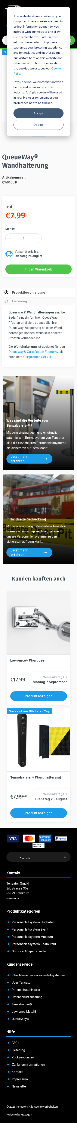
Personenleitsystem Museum (32, 937)
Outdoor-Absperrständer (29, 951)
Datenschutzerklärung (27, 997)
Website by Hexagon (19, 1114)
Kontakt (17, 1072)
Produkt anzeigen (38, 696)
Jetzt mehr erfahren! (19, 459)
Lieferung (18, 1050)
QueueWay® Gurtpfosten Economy (33, 352)
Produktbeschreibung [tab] (28, 292)
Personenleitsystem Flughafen (33, 922)
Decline (39, 124)
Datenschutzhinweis (26, 990)
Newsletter (19, 1086)
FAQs (15, 1043)
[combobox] (38, 857)
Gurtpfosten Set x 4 (37, 357)
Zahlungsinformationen (28, 1065)
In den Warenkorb (38, 269)
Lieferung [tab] (19, 301)
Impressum (20, 1079)
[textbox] (38, 858)
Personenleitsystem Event (30, 929)
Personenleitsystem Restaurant (34, 944)
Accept (38, 113)
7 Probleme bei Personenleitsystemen (38, 975)
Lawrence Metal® (24, 1012)
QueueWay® (20, 1019)
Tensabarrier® (22, 1004)
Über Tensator (22, 982)
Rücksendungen (23, 1057)
